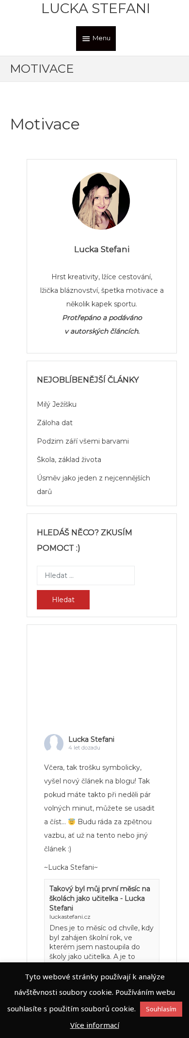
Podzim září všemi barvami (83, 441)
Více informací (94, 1025)
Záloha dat (55, 422)
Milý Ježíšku (57, 404)
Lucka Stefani (95, 8)
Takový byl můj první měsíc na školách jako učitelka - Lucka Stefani (99, 898)
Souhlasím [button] (161, 1009)
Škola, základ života (69, 459)
